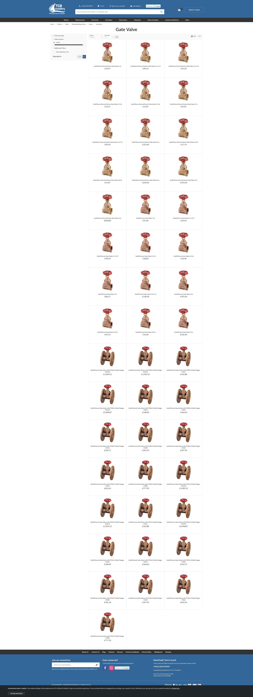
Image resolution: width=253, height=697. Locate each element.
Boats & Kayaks (153, 20)
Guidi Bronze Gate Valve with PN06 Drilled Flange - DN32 (107, 447)
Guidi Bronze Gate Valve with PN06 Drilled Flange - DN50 (184, 447)
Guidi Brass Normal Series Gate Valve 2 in (183, 104)
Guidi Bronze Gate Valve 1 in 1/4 (107, 256)
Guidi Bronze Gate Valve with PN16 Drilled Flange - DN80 (107, 637)
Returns (120, 652)
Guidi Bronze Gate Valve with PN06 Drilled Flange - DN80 (145, 485)
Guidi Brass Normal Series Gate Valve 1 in (107, 66)
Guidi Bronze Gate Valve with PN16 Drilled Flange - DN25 (145, 561)
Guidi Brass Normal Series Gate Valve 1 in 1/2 (145, 66)
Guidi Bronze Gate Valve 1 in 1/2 (183, 218)
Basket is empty (194, 10)
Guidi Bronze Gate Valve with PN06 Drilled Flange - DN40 (145, 447)
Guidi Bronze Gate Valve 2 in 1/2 (145, 294)
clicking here (175, 688)
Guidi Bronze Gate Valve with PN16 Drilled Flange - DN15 (145, 523)
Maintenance (80, 20)
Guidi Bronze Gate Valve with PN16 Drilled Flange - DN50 (145, 599)
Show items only (62, 52)
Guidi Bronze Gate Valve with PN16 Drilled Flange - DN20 (107, 561)
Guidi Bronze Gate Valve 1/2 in (145, 256)
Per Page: (107, 35)
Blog (104, 652)
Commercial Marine (172, 20)
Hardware (137, 20)
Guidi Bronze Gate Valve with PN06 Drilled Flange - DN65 (107, 485)
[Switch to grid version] (192, 36)
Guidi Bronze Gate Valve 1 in (145, 218)
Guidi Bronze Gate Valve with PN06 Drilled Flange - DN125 (145, 371)
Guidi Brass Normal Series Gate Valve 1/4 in (145, 104)
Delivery (111, 652)
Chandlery (108, 20)
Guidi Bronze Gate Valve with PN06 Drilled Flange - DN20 (145, 409)
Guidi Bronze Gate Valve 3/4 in (107, 332)
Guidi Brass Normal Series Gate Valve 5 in (183, 180)
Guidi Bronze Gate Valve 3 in (183, 294)
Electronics (123, 20)
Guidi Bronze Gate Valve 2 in (107, 294)
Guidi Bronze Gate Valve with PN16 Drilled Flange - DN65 (184, 599)
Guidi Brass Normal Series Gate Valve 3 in (145, 142)
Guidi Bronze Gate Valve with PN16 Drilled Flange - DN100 (184, 485)
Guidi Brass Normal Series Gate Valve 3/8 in (107, 180)
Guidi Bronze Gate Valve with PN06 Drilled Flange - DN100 (107, 371)
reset (79, 56)
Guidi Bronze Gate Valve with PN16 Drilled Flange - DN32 (184, 561)
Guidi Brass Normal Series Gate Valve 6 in (107, 218)
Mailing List (158, 652)
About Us (85, 652)
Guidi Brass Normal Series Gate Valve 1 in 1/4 (184, 66)
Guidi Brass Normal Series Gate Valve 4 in (145, 180)
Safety (66, 20)
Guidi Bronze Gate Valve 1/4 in (184, 256)
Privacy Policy (146, 652)
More (187, 20)
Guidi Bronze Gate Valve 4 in (183, 332)
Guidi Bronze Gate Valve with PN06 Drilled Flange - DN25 (184, 409)
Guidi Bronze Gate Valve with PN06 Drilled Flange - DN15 (184, 371)
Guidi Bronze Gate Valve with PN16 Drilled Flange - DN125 (107, 523)
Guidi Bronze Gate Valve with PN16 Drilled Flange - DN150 (184, 523)
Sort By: (92, 35)
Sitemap (168, 652)
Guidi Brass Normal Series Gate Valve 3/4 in (183, 142)
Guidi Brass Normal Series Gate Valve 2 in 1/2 (107, 142)
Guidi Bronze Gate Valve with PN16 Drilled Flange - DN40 (107, 599)
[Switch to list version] (197, 36)
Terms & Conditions (132, 652)
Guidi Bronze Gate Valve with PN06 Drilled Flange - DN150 (107, 409)
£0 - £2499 (56, 42)
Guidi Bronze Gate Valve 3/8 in (145, 332)
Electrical (95, 20)
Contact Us (95, 652)
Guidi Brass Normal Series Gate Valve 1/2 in (107, 104)
